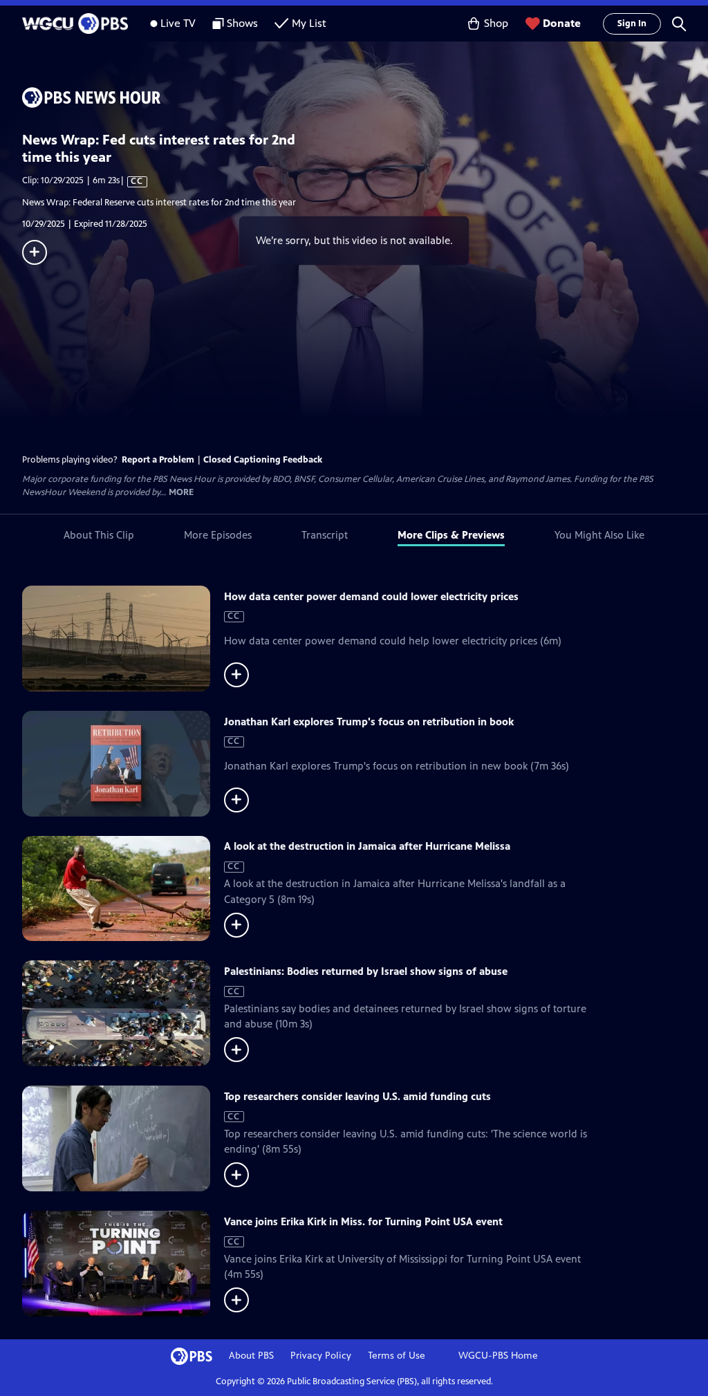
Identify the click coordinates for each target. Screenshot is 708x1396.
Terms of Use (396, 1355)
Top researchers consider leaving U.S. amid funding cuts (357, 1096)
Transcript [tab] (324, 534)
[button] (679, 23)
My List (309, 23)
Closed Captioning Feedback (262, 459)
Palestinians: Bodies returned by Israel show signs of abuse (365, 971)
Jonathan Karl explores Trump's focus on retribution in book (369, 721)
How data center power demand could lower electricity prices (371, 596)
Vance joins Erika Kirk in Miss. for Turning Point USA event (363, 1221)
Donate (562, 23)
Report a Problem (158, 459)
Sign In (631, 23)
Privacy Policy (320, 1355)
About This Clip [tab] (99, 534)
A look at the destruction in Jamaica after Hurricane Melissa (367, 846)
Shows (242, 23)
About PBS (251, 1355)
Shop (496, 23)
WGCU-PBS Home (498, 1355)
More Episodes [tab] (218, 534)
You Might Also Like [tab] (599, 534)
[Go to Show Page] (365, 97)
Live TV (178, 23)
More (181, 492)
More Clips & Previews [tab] (451, 534)
